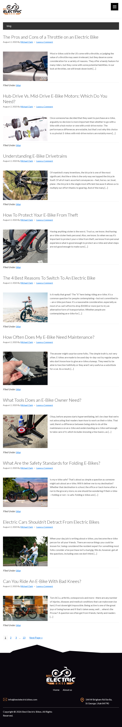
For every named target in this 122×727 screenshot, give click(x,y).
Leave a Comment (44, 42)
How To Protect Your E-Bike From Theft (40, 214)
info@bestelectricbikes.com (22, 699)
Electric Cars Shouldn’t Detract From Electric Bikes (51, 522)
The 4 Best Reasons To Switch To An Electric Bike (49, 277)
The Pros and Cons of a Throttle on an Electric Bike (50, 37)
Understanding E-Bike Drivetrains (35, 156)
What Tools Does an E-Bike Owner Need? (42, 400)
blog (18, 85)
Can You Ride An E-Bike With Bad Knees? (42, 581)
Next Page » (36, 638)
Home (56, 689)
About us (67, 689)
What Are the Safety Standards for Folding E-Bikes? (51, 463)
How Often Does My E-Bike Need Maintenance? (48, 337)
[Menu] (114, 6)
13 (25, 638)
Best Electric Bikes (12, 9)
